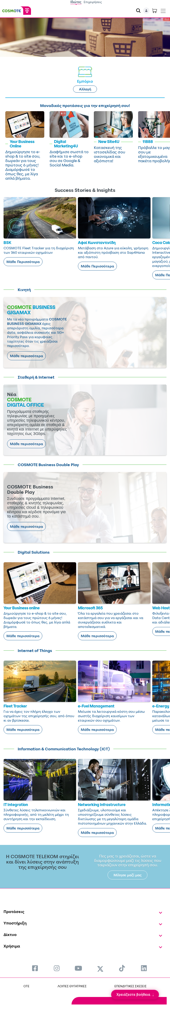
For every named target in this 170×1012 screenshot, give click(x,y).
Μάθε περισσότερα (26, 356)
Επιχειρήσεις (93, 2)
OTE (26, 986)
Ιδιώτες (75, 2)
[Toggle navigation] (163, 10)
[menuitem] (35, 968)
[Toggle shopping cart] (154, 10)
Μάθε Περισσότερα (23, 261)
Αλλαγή (85, 89)
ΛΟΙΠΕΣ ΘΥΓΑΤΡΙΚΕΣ (72, 986)
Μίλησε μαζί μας (128, 875)
